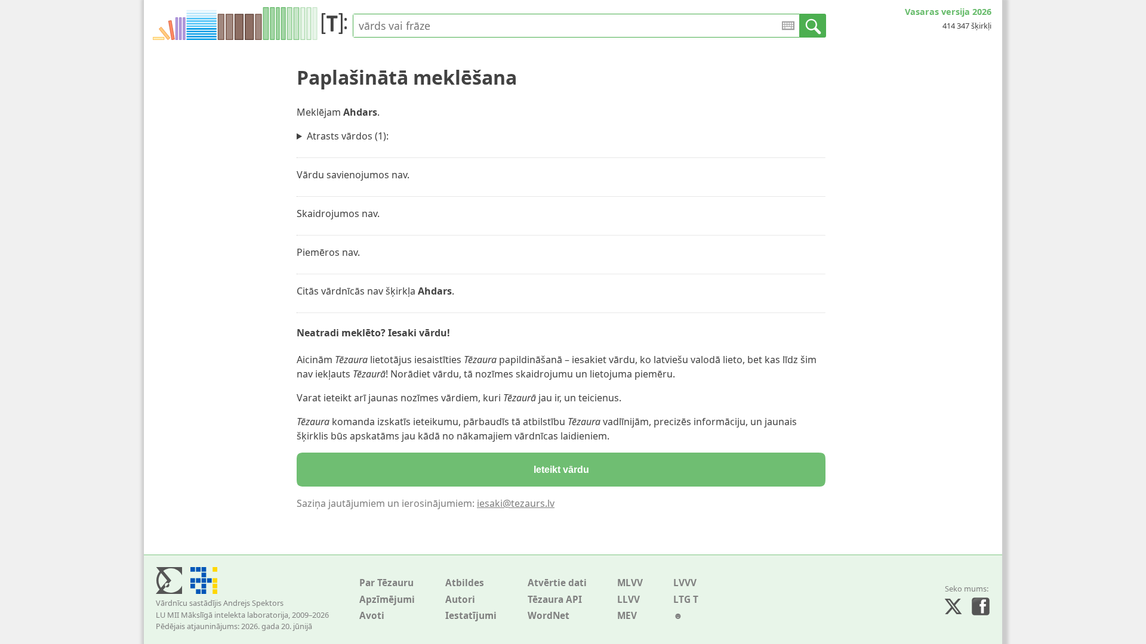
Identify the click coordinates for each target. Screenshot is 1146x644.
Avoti (371, 615)
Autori (460, 599)
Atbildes (464, 583)
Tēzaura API (555, 599)
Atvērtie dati (557, 583)
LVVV (685, 583)
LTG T (685, 599)
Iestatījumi (471, 615)
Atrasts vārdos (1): (348, 136)
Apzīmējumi (387, 599)
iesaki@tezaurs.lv (515, 503)
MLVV (630, 583)
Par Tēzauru (386, 583)
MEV (627, 615)
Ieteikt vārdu (561, 470)
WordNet (548, 615)
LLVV (628, 599)
